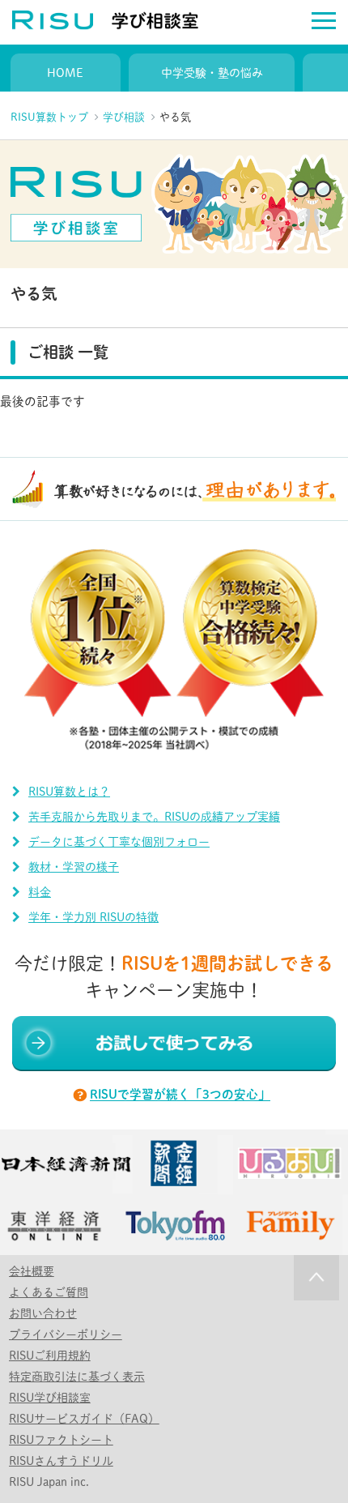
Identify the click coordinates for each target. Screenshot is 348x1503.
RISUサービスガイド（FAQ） (84, 1418)
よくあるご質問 (48, 1292)
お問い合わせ (43, 1313)
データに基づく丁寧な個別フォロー (119, 842)
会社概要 (31, 1271)
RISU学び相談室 (50, 1397)
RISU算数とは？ (69, 791)
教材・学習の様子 (73, 867)
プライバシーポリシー (65, 1334)
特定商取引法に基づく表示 (77, 1376)
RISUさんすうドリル (61, 1461)
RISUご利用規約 (50, 1355)
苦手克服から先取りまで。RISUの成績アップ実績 (154, 816)
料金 (39, 892)
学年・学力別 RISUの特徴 (93, 917)
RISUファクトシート (61, 1439)
